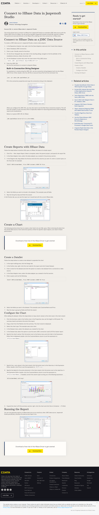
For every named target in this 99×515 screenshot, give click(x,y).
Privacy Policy (6, 507)
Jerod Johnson (13, 22)
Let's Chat (90, 3)
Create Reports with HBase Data (84, 63)
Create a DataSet (81, 68)
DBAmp (39, 483)
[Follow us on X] (63, 23)
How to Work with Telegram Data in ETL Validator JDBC (84, 100)
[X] (5, 490)
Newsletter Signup (79, 485)
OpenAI (89, 488)
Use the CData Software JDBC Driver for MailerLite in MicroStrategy (82, 119)
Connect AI (40, 478)
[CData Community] (11, 490)
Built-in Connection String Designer (83, 59)
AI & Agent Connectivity (53, 481)
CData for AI (63, 3)
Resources (77, 483)
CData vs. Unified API (55, 489)
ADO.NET (27, 480)
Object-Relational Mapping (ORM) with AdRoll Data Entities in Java (84, 109)
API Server (27, 485)
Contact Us (65, 492)
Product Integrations (55, 478)
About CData (65, 475)
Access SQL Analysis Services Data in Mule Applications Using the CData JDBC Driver (84, 91)
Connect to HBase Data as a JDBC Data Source (84, 55)
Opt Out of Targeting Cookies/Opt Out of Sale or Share (83, 510)
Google (88, 480)
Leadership (65, 485)
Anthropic (89, 475)
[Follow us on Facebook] (60, 23)
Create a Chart (79, 65)
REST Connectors (29, 488)
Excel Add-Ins (28, 490)
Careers (64, 490)
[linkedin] (2, 490)
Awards (64, 483)
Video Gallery (77, 490)
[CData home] (6, 3)
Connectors (52, 475)
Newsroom (64, 480)
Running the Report (80, 73)
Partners (64, 488)
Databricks (90, 478)
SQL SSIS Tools (40, 480)
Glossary (76, 488)
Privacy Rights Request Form (65, 507)
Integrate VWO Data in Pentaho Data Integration (83, 105)
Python (26, 483)
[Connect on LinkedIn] (65, 23)
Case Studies (77, 478)
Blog (75, 480)
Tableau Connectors (30, 495)
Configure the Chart (81, 70)
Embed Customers (54, 484)
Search (81, 3)
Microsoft (89, 483)
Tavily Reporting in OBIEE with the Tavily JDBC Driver (84, 96)
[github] (8, 490)
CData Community (79, 475)
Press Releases (65, 478)
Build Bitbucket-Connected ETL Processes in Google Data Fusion (83, 124)
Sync (38, 475)
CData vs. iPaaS (54, 487)
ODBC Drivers (28, 475)
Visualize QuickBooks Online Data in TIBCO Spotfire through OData (84, 85)
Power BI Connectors (30, 492)
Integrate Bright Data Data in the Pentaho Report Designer (83, 128)
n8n (88, 485)
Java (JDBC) (28, 478)
